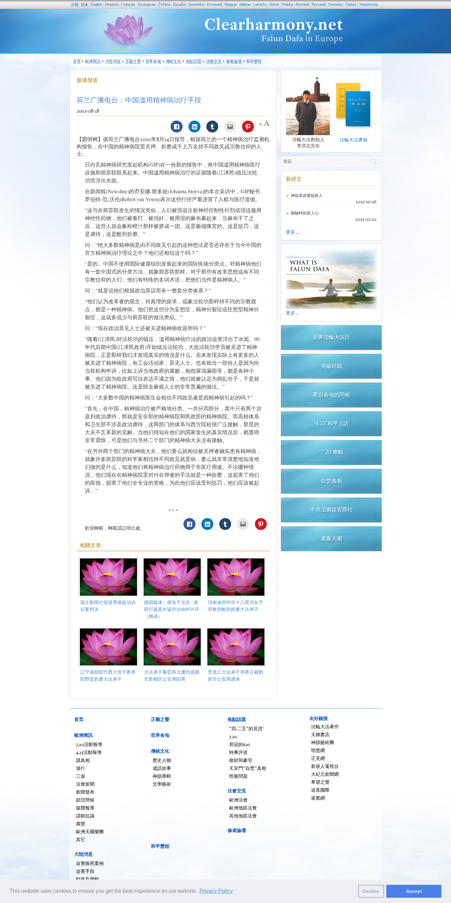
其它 (80, 839)
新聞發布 (85, 792)
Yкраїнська (368, 4)
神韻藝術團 (322, 742)
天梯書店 (320, 734)
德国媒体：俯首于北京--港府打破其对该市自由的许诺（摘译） (171, 609)
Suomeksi (196, 4)
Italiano (245, 4)
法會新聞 (85, 784)
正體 (74, 5)
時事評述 (238, 752)
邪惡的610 (239, 744)
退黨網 (318, 798)
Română (302, 4)
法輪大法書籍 (353, 139)
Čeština (164, 4)
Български (147, 4)
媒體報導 (85, 807)
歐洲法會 (238, 800)
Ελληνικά (214, 4)
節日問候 (85, 800)
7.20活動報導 (89, 744)
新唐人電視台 (325, 766)
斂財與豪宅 (240, 760)
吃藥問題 (238, 776)
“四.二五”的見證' (246, 728)
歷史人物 (162, 760)
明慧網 (318, 750)
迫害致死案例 (90, 863)
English (96, 4)
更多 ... (292, 232)
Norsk (274, 4)
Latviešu (260, 4)
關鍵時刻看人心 (305, 212)
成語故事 (162, 768)
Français (128, 4)
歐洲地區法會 (243, 807)
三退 (80, 776)
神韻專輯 (162, 776)
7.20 (233, 736)
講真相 (83, 760)
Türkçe (351, 4)
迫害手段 (85, 871)
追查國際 (320, 790)
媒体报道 (87, 80)
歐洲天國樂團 (90, 831)
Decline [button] (371, 891)
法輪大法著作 (325, 726)
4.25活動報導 (89, 752)
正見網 (318, 758)
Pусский (319, 4)
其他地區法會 (243, 815)
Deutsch (112, 4)
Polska (287, 4)
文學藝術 (162, 784)
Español (179, 4)
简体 (84, 5)
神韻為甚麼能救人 (307, 195)
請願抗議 (85, 815)
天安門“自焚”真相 (247, 768)
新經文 (294, 178)
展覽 (80, 823)
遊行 (80, 768)
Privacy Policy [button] (216, 891)
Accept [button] (414, 891)
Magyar (231, 4)
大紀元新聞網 (325, 774)
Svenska (335, 4)
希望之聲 (320, 782)
